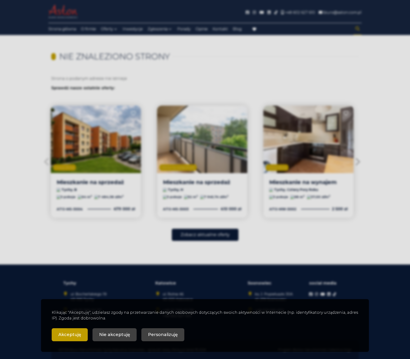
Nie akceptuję (114, 334)
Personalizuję (163, 334)
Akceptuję (69, 334)
